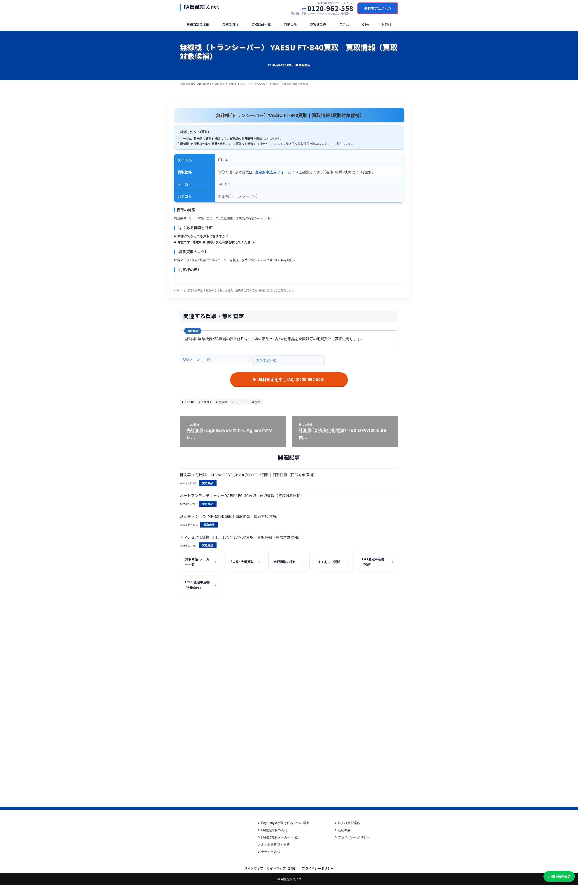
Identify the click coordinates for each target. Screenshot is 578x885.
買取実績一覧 (266, 360)
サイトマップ (253, 868)
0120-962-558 (330, 8)
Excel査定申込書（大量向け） (200, 585)
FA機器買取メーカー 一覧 (279, 837)
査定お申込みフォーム (273, 172)
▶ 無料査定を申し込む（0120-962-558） (289, 379)
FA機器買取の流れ (274, 830)
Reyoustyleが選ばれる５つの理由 (285, 822)
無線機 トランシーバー (232, 402)
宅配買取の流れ (289, 561)
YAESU (206, 402)
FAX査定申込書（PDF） (377, 562)
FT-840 (189, 402)
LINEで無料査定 (559, 876)
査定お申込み (270, 851)
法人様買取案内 (349, 822)
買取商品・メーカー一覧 (200, 562)
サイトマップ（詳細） (283, 868)
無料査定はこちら (378, 8)
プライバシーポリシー (354, 837)
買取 (257, 402)
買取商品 (304, 65)
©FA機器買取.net (289, 879)
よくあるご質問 (333, 561)
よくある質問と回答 (275, 844)
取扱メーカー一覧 (196, 359)
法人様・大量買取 (244, 561)
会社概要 (344, 830)
